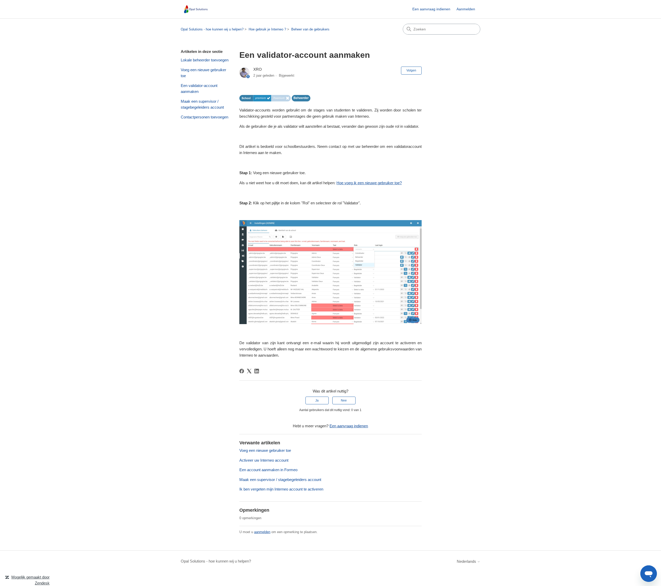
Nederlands (467, 561)
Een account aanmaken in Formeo (268, 470)
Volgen (411, 70)
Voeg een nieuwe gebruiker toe (203, 73)
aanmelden (262, 532)
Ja (317, 400)
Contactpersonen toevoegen (204, 117)
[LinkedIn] (256, 371)
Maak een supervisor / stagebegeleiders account (202, 104)
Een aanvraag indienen (431, 9)
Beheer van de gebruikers (310, 29)
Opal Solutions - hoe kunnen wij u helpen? (212, 29)
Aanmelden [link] (466, 9)
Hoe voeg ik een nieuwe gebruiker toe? (369, 183)
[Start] (196, 9)
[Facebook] (241, 371)
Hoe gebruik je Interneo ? (267, 29)
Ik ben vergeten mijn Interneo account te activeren (281, 489)
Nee (344, 400)
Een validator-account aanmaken (199, 88)
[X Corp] (249, 371)
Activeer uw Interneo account (263, 460)
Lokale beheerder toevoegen (205, 60)
